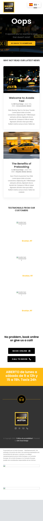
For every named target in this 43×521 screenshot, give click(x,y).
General (29, 106)
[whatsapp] (19, 428)
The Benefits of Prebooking (21, 165)
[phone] (27, 428)
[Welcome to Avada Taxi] (21, 79)
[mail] (23, 428)
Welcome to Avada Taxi (21, 99)
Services (29, 172)
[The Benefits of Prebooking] (21, 145)
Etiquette (18, 172)
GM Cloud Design (18, 104)
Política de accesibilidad (24, 438)
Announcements (21, 106)
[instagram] (16, 428)
